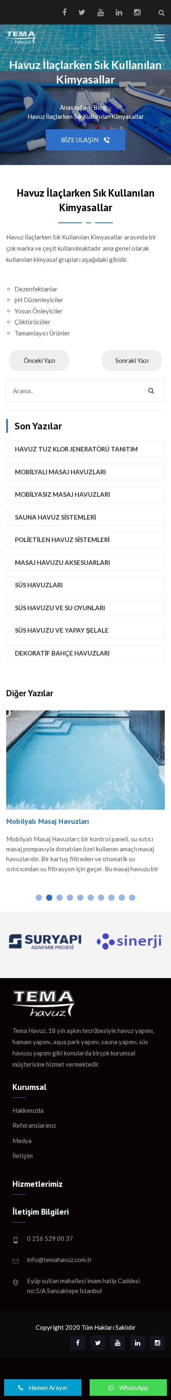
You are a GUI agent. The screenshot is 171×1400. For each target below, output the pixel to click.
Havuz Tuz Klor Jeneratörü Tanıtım (76, 449)
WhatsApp (133, 1387)
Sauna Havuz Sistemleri (55, 517)
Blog (100, 107)
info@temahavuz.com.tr (59, 1259)
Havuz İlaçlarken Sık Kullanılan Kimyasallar (85, 116)
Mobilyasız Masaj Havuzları (62, 494)
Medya (22, 1140)
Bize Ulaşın (80, 139)
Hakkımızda (28, 1110)
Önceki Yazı (39, 360)
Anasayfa (73, 107)
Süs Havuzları (39, 585)
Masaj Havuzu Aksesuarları (62, 562)
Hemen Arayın (47, 1387)
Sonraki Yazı (132, 360)
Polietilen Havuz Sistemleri (62, 539)
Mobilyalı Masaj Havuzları (60, 472)
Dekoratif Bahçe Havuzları (62, 653)
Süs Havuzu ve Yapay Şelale (62, 630)
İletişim (22, 1155)
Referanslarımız (34, 1125)
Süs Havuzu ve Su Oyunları (60, 607)
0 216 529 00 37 (50, 1238)
